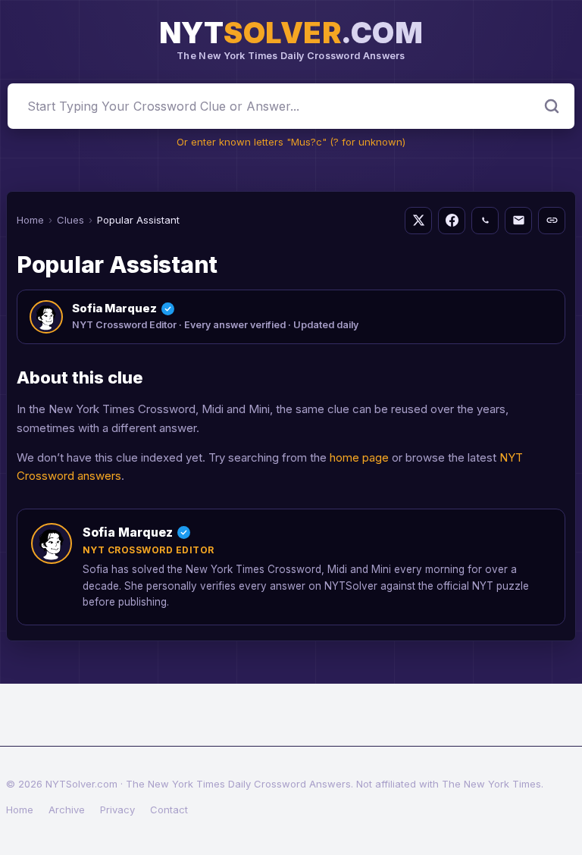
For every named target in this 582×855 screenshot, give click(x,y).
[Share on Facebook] (451, 220)
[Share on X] (418, 220)
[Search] (551, 106)
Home (30, 220)
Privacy (117, 809)
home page (359, 457)
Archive (66, 809)
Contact (169, 809)
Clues (70, 220)
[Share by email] (518, 220)
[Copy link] (551, 220)
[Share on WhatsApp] (485, 220)
